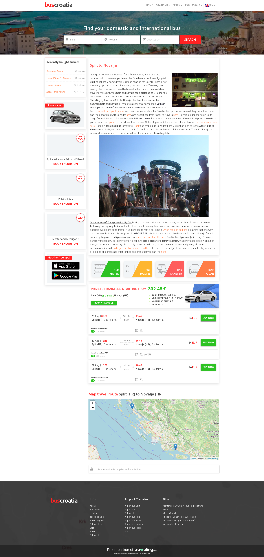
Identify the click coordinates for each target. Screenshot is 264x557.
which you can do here (175, 229)
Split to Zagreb (97, 520)
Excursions (192, 5)
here (129, 114)
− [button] (93, 407)
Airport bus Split (132, 506)
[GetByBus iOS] (66, 262)
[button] (210, 6)
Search (190, 39)
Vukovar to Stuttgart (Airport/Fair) (179, 520)
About (92, 506)
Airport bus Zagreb (134, 524)
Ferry (176, 5)
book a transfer (104, 303)
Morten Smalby (170, 513)
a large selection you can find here (132, 248)
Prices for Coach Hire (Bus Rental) (179, 517)
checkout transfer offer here (151, 237)
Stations (162, 5)
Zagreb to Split (97, 517)
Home (149, 5)
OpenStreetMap (212, 458)
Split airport (114, 122)
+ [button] (93, 403)
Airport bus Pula (132, 517)
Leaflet (193, 458)
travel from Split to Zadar (110, 111)
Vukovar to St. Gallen (173, 524)
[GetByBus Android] (65, 276)
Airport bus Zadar (133, 520)
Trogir (136, 125)
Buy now (208, 318)
